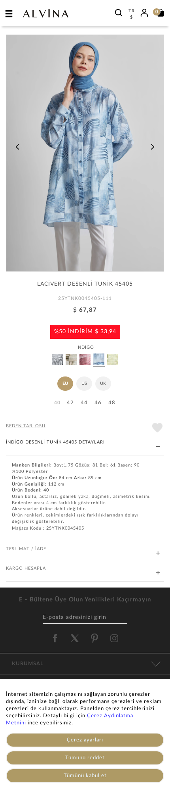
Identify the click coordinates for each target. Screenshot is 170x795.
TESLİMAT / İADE (26, 549)
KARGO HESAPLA (26, 568)
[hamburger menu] (9, 13)
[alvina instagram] (115, 638)
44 (84, 402)
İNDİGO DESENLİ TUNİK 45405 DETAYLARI (55, 442)
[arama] (118, 12)
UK (103, 383)
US (84, 383)
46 (98, 402)
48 (111, 402)
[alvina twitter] (75, 638)
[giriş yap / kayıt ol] (144, 11)
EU (65, 383)
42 (70, 402)
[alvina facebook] (55, 638)
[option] (85, 156)
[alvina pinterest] (94, 638)
